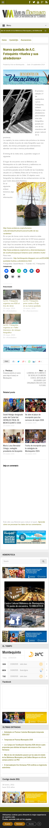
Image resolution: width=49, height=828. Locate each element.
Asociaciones (26, 40)
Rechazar (19, 824)
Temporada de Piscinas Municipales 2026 (18, 740)
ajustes (28, 819)
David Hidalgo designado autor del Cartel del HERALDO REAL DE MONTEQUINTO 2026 (13, 418)
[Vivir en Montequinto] (24, 13)
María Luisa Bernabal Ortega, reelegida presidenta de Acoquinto (12, 448)
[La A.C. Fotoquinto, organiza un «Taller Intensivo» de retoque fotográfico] (12, 319)
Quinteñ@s (13, 40)
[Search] (43, 561)
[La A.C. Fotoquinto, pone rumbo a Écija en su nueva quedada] (32, 295)
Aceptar (7, 824)
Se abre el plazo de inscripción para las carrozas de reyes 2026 (34, 417)
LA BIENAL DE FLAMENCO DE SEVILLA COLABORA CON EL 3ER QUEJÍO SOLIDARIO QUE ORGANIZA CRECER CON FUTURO (36, 378)
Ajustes (31, 824)
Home (4, 40)
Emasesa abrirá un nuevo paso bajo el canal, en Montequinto (12, 374)
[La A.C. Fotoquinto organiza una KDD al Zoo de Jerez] (12, 295)
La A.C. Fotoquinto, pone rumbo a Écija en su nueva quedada (32, 303)
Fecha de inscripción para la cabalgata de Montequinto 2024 (35, 448)
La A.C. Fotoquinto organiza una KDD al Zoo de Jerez (11, 303)
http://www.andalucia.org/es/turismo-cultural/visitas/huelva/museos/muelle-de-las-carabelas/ (21, 230)
